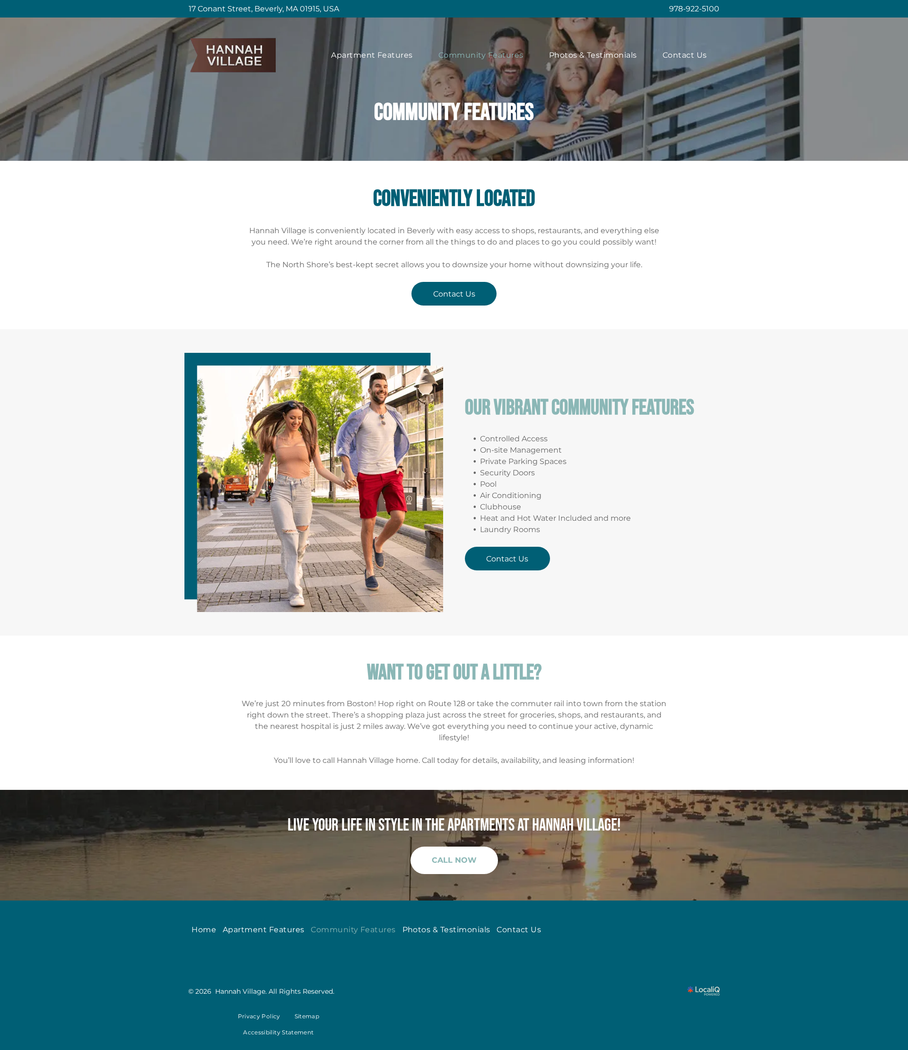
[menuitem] (372, 55)
